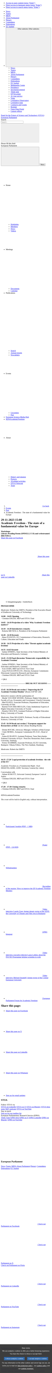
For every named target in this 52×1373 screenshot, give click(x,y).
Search (3, 120)
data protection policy (25, 1366)
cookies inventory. (27, 1369)
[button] (28, 195)
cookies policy (42, 1366)
